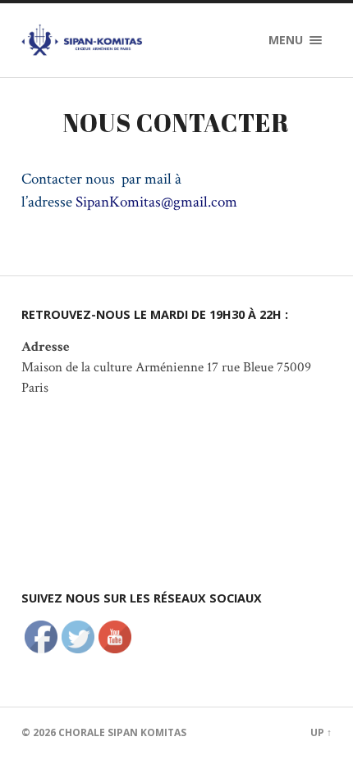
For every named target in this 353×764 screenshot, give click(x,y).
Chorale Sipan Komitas (122, 732)
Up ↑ (321, 732)
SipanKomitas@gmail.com (156, 202)
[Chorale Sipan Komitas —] (87, 40)
